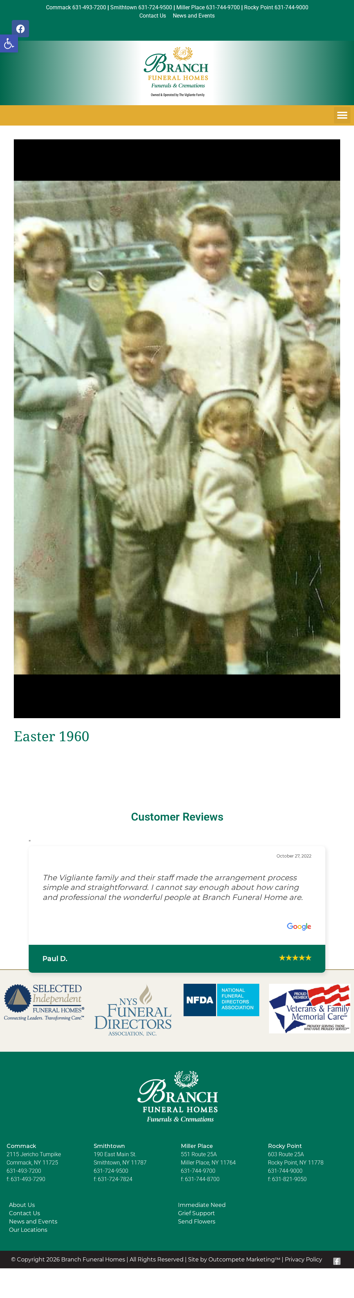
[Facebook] (20, 28)
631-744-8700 (202, 1179)
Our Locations (28, 1230)
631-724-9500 (111, 1171)
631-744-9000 (285, 1171)
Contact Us (24, 1213)
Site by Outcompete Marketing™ (234, 1259)
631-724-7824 (115, 1179)
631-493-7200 (24, 1171)
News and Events (33, 1221)
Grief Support (196, 1213)
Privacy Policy (303, 1259)
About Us (22, 1205)
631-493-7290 (28, 1179)
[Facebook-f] (337, 1261)
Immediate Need (202, 1205)
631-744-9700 (198, 1171)
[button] (9, 43)
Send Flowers (196, 1221)
